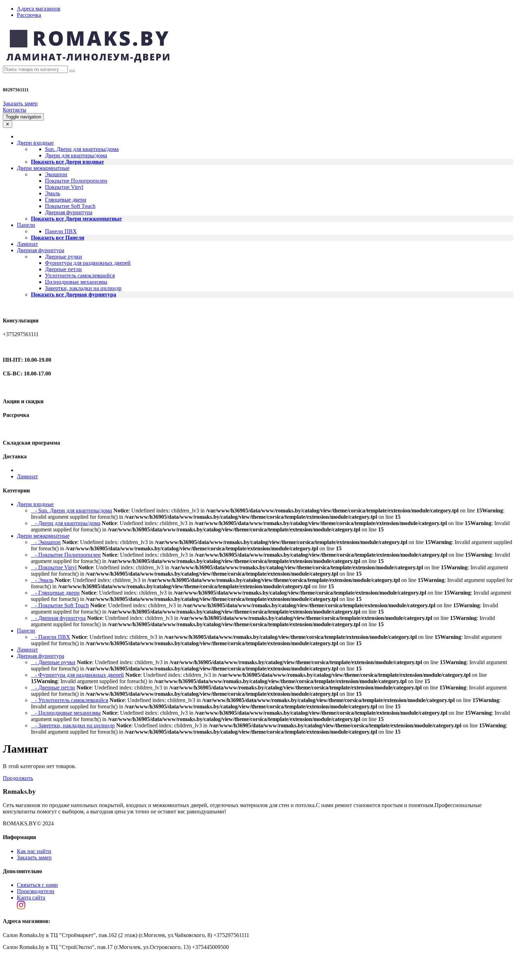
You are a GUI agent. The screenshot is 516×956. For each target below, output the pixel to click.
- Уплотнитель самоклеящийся (69, 700)
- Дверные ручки (53, 662)
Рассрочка (29, 15)
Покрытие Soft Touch (70, 206)
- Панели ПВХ (50, 637)
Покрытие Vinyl (64, 187)
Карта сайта (31, 898)
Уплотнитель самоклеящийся (80, 276)
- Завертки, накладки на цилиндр (73, 725)
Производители (35, 891)
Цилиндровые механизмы (76, 282)
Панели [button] (26, 225)
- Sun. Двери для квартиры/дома (71, 510)
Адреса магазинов (38, 9)
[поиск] (72, 71)
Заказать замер (20, 103)
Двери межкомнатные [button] (43, 168)
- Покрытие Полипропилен (66, 555)
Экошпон (56, 174)
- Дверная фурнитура (58, 618)
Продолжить (18, 778)
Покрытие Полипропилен (76, 181)
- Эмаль (42, 580)
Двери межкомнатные (43, 536)
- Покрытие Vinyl (54, 567)
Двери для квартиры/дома (76, 155)
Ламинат (27, 244)
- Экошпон (46, 542)
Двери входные (35, 504)
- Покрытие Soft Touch (60, 605)
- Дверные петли (53, 687)
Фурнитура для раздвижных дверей (88, 263)
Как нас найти (34, 851)
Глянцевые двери (65, 200)
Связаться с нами (37, 885)
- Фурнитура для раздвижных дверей (77, 675)
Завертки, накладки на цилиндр (83, 288)
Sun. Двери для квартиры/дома (82, 149)
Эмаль (52, 193)
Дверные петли (63, 269)
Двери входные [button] (35, 143)
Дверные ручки (63, 257)
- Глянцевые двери (55, 593)
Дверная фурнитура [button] (40, 250)
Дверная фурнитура (68, 212)
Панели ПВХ (61, 231)
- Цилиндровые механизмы (66, 713)
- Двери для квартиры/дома (65, 523)
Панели (26, 631)
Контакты (14, 110)
